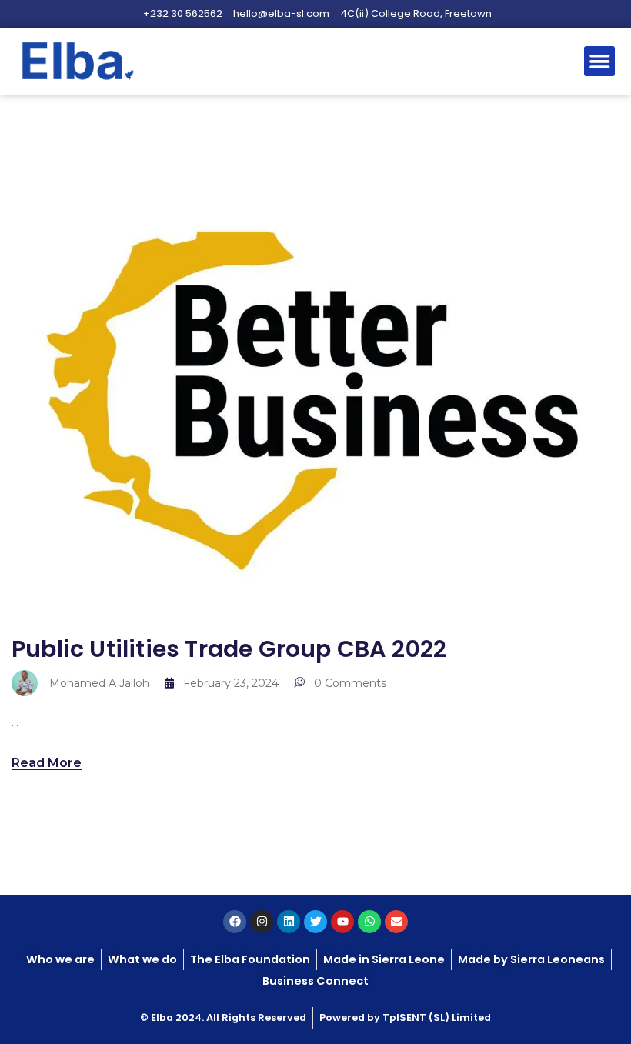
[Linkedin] (288, 921)
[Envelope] (396, 921)
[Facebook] (234, 921)
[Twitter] (315, 921)
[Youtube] (342, 921)
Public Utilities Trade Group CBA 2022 (229, 648)
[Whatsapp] (369, 921)
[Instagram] (261, 921)
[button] (599, 61)
